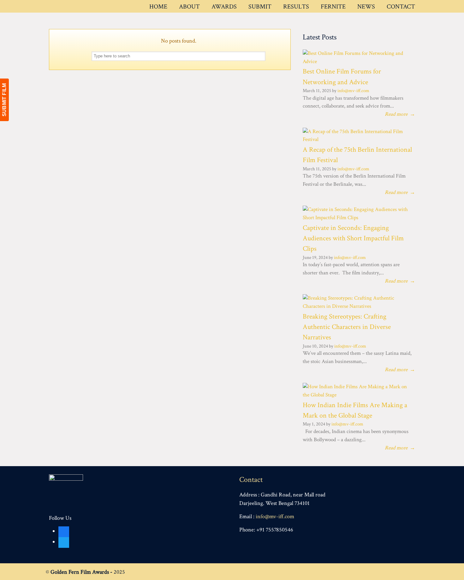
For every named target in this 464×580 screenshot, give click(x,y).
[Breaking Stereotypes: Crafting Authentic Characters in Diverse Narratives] (357, 306)
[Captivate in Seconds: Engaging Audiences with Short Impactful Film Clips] (357, 217)
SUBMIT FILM (4, 99)
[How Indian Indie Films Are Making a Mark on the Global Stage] (357, 394)
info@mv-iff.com (353, 91)
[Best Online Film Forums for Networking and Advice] (357, 61)
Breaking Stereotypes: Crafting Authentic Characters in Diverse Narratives (347, 327)
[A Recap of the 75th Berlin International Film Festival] (357, 139)
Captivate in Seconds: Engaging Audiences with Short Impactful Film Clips (353, 238)
